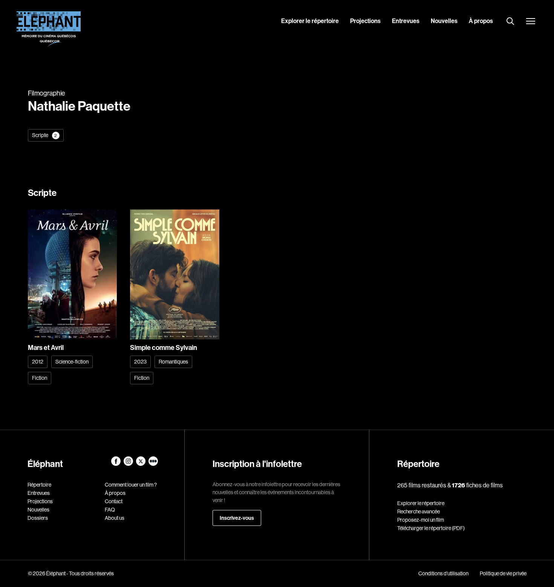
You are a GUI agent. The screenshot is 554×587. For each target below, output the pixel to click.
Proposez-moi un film (420, 519)
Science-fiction (72, 361)
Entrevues (405, 21)
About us (114, 518)
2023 (140, 361)
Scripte (44, 135)
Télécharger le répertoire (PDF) (431, 528)
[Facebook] (116, 464)
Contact (113, 501)
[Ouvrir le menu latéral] (530, 22)
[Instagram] (129, 464)
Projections (365, 21)
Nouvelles (444, 21)
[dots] (153, 464)
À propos (481, 21)
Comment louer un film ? (131, 484)
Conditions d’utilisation (443, 573)
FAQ (110, 509)
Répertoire (39, 484)
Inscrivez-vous (237, 518)
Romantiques (173, 361)
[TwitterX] (141, 464)
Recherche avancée (418, 511)
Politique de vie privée (503, 573)
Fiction (39, 377)
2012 (37, 361)
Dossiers (38, 518)
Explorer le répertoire (310, 21)
